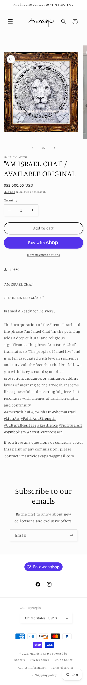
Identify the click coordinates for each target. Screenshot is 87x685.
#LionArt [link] (12, 418)
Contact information (32, 667)
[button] (10, 21)
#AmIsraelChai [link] (17, 412)
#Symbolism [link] (15, 432)
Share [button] (14, 269)
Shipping (9, 191)
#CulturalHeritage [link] (20, 425)
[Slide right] (54, 147)
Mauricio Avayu (40, 653)
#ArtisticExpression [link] (45, 432)
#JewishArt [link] (41, 412)
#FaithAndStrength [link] (38, 418)
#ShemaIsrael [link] (64, 412)
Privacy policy (39, 660)
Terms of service (62, 667)
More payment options (43, 255)
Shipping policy (46, 675)
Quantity (10, 200)
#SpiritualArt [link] (70, 425)
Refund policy (63, 660)
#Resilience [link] (47, 425)
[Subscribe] (71, 535)
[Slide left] (32, 147)
